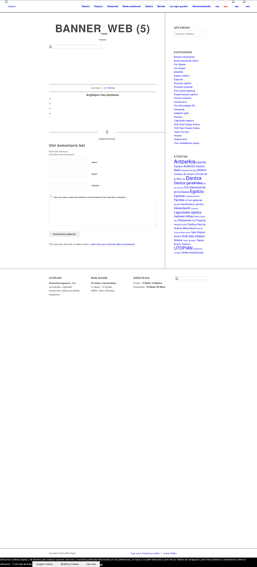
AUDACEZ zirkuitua (194, 166)
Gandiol (177, 204)
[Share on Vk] (53, 113)
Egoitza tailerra (181, 75)
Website (95, 185)
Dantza (194, 177)
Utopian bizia (180, 139)
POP (194, 220)
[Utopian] (10, 6)
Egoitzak (178, 79)
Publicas (192, 224)
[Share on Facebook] (53, 98)
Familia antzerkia (182, 98)
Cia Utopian (180, 64)
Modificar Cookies (70, 564)
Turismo (186, 244)
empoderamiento (192, 196)
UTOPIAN (183, 248)
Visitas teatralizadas (192, 252)
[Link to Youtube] (195, 553)
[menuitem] (85, 6)
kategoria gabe (181, 113)
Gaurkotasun (180, 101)
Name (95, 162)
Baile (177, 170)
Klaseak (178, 116)
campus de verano (184, 174)
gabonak (197, 200)
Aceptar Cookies (44, 564)
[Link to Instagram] (200, 553)
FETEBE (188, 200)
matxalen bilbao (184, 216)
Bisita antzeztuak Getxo (186, 60)
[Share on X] (53, 103)
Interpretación (182, 208)
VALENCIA (197, 248)
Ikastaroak (179, 109)
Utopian (111, 88)
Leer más (91, 564)
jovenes (195, 208)
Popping (201, 220)
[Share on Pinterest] (53, 108)
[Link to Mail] (205, 553)
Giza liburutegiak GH (184, 105)
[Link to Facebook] (184, 553)
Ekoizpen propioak (183, 86)
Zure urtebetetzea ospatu (186, 143)
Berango (193, 170)
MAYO (196, 216)
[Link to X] (189, 553)
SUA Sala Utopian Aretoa (187, 124)
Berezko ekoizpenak (184, 56)
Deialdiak (178, 71)
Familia (179, 200)
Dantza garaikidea (188, 182)
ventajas (177, 252)
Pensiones (184, 220)
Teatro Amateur (189, 240)
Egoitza (197, 191)
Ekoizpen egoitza (182, 83)
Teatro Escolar (181, 131)
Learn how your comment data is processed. (112, 244)
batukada (185, 170)
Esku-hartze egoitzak (184, 90)
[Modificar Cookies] (101, 564)
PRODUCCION (180, 224)
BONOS (201, 170)
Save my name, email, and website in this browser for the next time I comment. (90, 197)
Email (95, 173)
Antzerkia (184, 161)
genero (200, 204)
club (183, 179)
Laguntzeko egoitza (184, 120)
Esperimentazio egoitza (186, 94)
